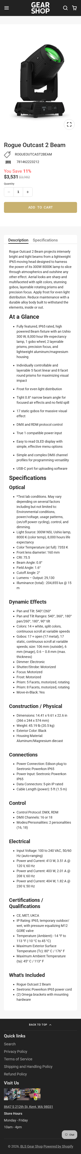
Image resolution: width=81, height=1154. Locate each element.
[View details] (22, 1094)
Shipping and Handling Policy (28, 1066)
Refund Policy (15, 1074)
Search (10, 1044)
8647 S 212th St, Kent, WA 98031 (28, 1107)
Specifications (45, 240)
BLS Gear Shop (31, 1146)
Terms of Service (18, 1059)
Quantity (9, 183)
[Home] (40, 8)
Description (18, 240)
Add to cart (40, 207)
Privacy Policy (15, 1051)
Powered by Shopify (58, 1146)
